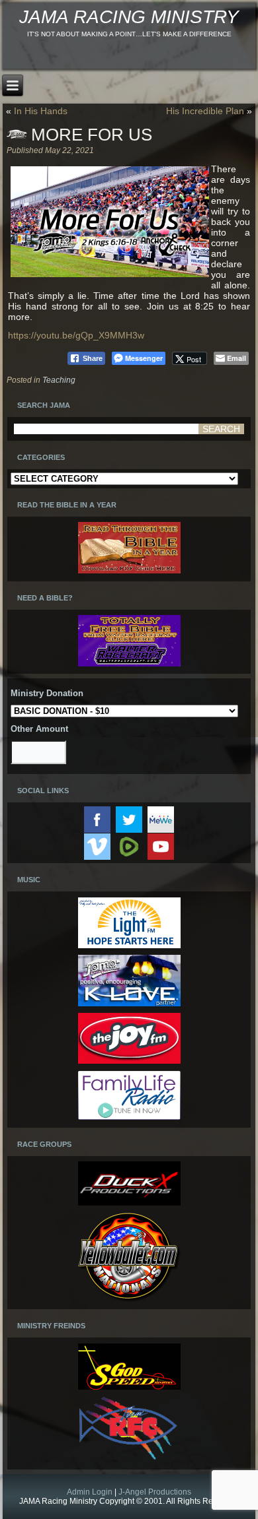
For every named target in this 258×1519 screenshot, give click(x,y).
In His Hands (40, 111)
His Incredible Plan (205, 111)
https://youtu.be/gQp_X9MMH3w (76, 335)
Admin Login (89, 1492)
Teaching (58, 380)
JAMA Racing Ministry (129, 17)
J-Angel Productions (154, 1492)
